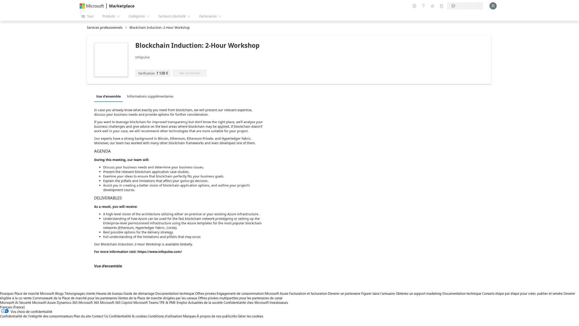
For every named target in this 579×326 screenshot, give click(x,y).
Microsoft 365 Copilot (116, 302)
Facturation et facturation (308, 293)
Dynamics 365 (67, 302)
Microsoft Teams (145, 302)
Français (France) (12, 307)
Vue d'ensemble (108, 96)
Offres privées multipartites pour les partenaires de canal (240, 298)
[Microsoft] (92, 6)
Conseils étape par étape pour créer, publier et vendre (522, 293)
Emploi (182, 302)
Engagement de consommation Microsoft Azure (253, 293)
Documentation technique (174, 293)
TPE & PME (167, 302)
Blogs (59, 293)
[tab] (109, 96)
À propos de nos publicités (217, 316)
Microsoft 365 (88, 302)
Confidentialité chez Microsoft (246, 302)
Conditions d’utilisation (165, 316)
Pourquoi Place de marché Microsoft (27, 293)
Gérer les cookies (250, 316)
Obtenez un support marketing (418, 293)
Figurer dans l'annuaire (378, 293)
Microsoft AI (9, 302)
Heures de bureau (109, 293)
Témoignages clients (79, 293)
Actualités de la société (205, 302)
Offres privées (205, 293)
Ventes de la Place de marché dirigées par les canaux (157, 298)
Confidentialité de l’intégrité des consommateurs (36, 316)
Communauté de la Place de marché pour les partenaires (75, 298)
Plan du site (82, 316)
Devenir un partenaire (344, 293)
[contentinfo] (126, 27)
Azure (51, 302)
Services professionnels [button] (105, 27)
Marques (189, 316)
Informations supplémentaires (150, 96)
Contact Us (100, 316)
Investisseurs (279, 302)
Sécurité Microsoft (32, 302)
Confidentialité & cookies (128, 316)
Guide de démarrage (138, 293)
